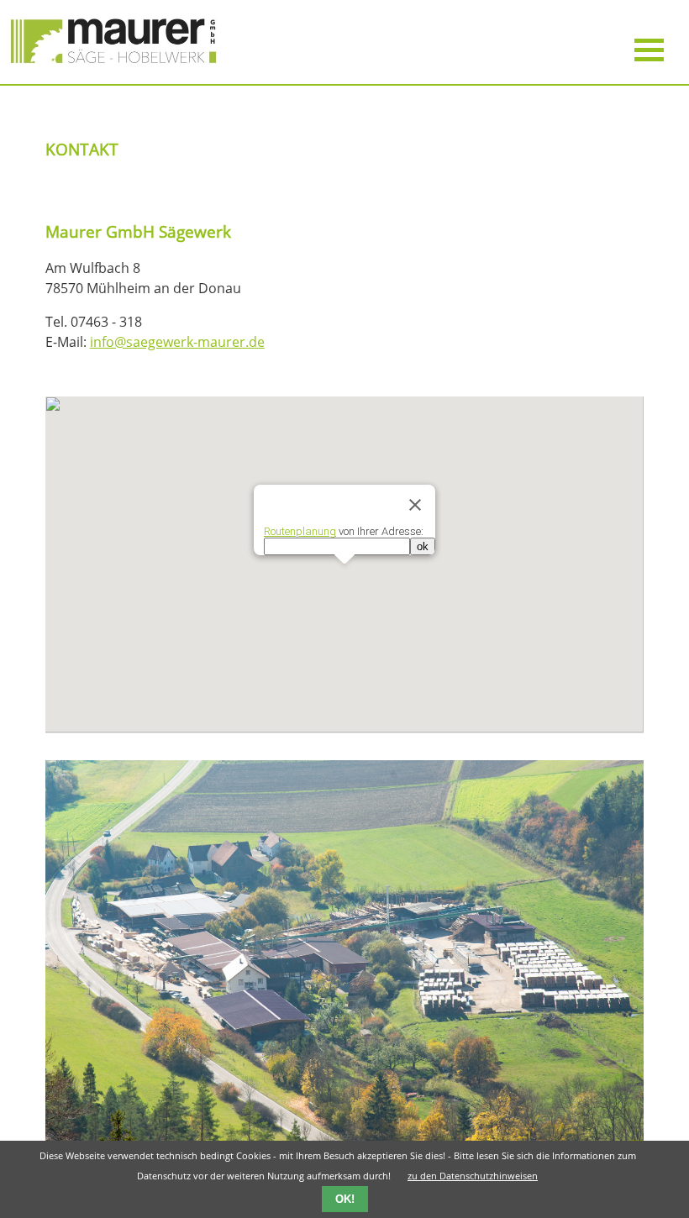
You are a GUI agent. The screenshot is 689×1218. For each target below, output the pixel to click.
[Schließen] (415, 505)
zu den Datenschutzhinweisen (473, 1175)
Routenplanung (300, 531)
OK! (345, 1199)
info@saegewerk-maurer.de (177, 342)
